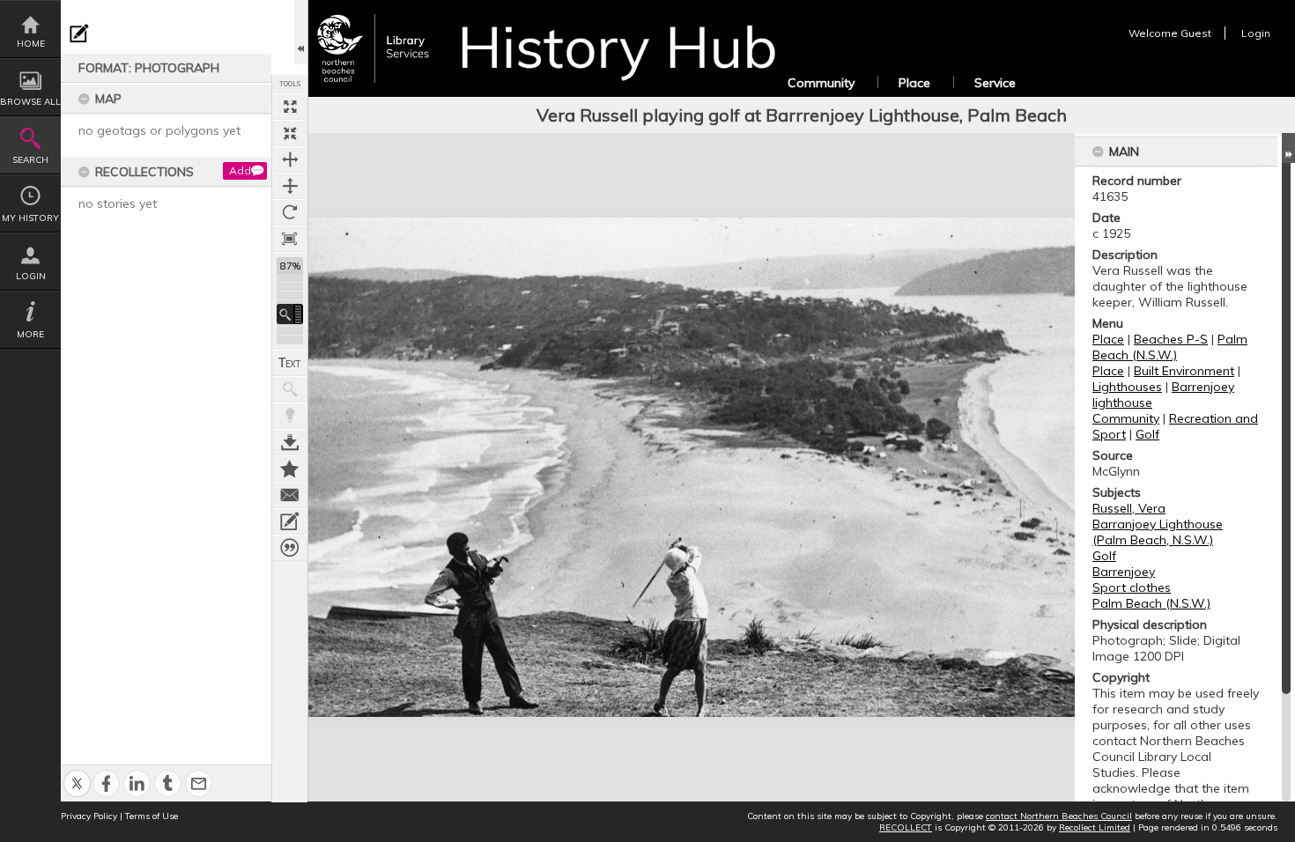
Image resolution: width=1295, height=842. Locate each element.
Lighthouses (1127, 387)
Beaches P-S (1171, 339)
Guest (1195, 33)
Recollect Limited (1094, 827)
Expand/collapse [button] (1288, 148)
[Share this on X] (77, 773)
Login (31, 276)
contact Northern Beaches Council (1059, 816)
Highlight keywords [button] (289, 416)
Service (995, 83)
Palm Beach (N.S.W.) (1169, 347)
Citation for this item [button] (289, 548)
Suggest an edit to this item (79, 33)
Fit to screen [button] (289, 133)
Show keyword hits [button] (289, 389)
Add (240, 170)
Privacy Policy (89, 816)
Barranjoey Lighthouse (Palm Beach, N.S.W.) (1157, 532)
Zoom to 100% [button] (289, 238)
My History (30, 218)
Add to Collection (289, 468)
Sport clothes (1131, 587)
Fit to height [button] (289, 186)
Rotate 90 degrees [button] (289, 212)
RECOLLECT (905, 827)
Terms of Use (151, 816)
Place (914, 83)
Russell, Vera (1129, 508)
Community (821, 83)
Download (289, 442)
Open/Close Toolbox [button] (300, 32)
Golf (1147, 434)
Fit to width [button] (289, 159)
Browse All (30, 101)
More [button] (30, 334)
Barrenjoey (1123, 572)
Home (31, 43)
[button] (290, 314)
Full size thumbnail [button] (289, 106)
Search (30, 160)
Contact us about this (289, 495)
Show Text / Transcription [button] (289, 363)
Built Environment (1184, 371)
